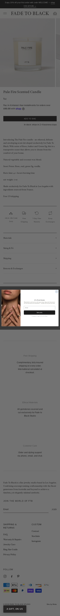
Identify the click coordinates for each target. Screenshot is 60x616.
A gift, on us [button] (15, 609)
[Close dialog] (56, 291)
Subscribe (39, 313)
